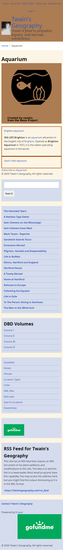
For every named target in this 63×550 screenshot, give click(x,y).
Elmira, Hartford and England (21, 262)
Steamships (10, 408)
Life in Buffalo (12, 256)
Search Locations (13, 402)
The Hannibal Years (15, 211)
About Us (15, 3)
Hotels (7, 368)
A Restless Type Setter (16, 216)
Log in (31, 11)
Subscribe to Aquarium (14, 170)
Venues (8, 373)
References (54, 3)
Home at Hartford (14, 279)
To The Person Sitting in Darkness (23, 302)
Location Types (12, 379)
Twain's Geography (26, 22)
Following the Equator (17, 290)
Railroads (9, 396)
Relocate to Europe (15, 285)
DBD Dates (28, 3)
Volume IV (9, 347)
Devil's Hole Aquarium (15, 160)
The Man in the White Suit (19, 307)
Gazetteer (9, 362)
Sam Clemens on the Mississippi (22, 222)
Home (5, 3)
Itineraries (41, 3)
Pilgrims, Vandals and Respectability (25, 251)
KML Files (9, 390)
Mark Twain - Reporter (17, 234)
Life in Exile (10, 296)
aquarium (36, 137)
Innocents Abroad (14, 245)
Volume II (9, 335)
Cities (7, 385)
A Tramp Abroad (13, 273)
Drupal (19, 512)
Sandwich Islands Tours (17, 239)
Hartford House (13, 268)
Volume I (9, 330)
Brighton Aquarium (14, 130)
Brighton (29, 141)
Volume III (9, 341)
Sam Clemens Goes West (18, 228)
